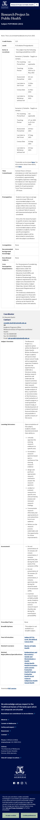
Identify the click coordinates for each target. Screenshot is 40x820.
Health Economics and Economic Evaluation (30, 667)
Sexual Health (29, 683)
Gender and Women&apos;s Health (30, 659)
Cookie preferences (29, 815)
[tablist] (24, 4)
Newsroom (5, 731)
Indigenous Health (30, 681)
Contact (4, 735)
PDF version (12, 688)
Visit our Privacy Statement (14, 808)
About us (4, 720)
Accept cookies (11, 815)
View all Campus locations (10, 758)
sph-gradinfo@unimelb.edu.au (18, 338)
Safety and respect (7, 727)
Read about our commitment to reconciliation (17, 714)
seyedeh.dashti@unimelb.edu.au (15, 323)
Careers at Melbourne (8, 723)
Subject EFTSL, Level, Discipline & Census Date (30, 639)
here (33, 162)
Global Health (29, 663)
